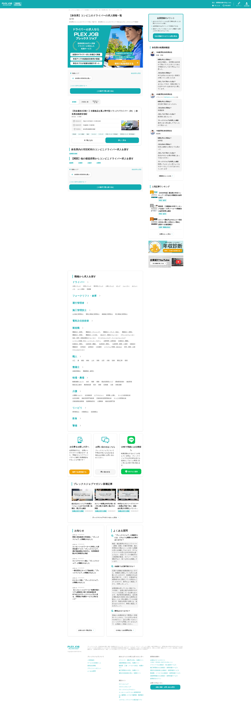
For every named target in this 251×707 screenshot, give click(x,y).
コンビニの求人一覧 (117, 10)
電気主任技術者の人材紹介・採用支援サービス (164, 670)
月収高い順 (84, 102)
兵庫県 (99, 163)
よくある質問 (91, 671)
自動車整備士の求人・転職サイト (129, 663)
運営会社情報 (91, 665)
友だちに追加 (133, 471)
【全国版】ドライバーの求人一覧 (92, 10)
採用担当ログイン (155, 678)
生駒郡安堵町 (73, 153)
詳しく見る (122, 140)
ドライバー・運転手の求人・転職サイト (131, 660)
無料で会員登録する (79, 472)
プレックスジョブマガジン (127, 689)
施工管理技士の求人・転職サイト (129, 670)
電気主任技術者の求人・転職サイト (130, 673)
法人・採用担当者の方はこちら (221, 2)
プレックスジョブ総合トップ (75, 10)
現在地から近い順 (96, 101)
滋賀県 (71, 163)
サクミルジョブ (123, 684)
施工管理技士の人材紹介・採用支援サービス (164, 667)
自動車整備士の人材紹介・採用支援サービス (164, 676)
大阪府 (89, 163)
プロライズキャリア (125, 687)
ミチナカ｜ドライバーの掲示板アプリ (130, 700)
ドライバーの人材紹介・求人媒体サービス (163, 665)
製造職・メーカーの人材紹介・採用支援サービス (165, 673)
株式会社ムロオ (169, 97)
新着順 (74, 102)
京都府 (80, 163)
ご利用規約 (90, 660)
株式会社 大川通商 (76, 116)
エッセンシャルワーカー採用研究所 (130, 692)
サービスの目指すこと (94, 663)
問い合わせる (105, 472)
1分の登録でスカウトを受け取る (166, 36)
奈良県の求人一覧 (106, 10)
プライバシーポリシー (94, 668)
